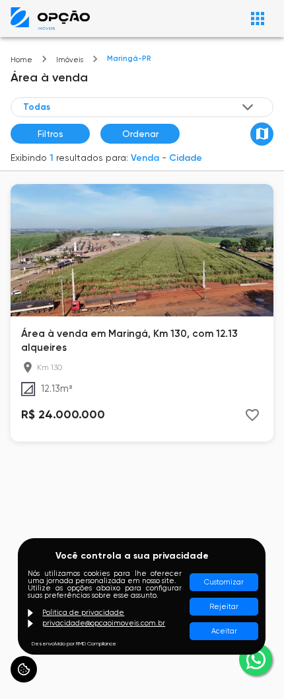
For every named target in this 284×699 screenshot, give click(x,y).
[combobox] (139, 106)
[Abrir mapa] (261, 134)
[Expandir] (247, 107)
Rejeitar (223, 606)
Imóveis (69, 60)
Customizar (224, 582)
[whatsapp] (255, 659)
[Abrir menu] (257, 18)
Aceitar (224, 631)
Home (21, 60)
